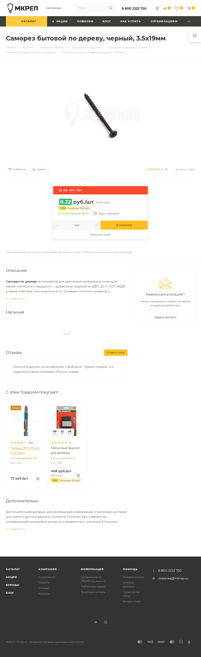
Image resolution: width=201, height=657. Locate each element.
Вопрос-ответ (132, 601)
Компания (47, 569)
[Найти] (110, 8)
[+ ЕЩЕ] (189, 21)
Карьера (44, 593)
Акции (11, 577)
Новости (44, 582)
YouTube (105, 622)
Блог (10, 592)
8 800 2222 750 (134, 8)
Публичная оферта (93, 586)
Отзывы (43, 588)
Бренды (12, 584)
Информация (92, 569)
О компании (46, 577)
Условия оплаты (133, 577)
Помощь (130, 569)
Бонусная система (93, 592)
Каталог (13, 569)
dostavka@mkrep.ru (173, 578)
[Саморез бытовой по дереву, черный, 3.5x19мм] (100, 114)
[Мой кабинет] (157, 8)
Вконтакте (95, 622)
